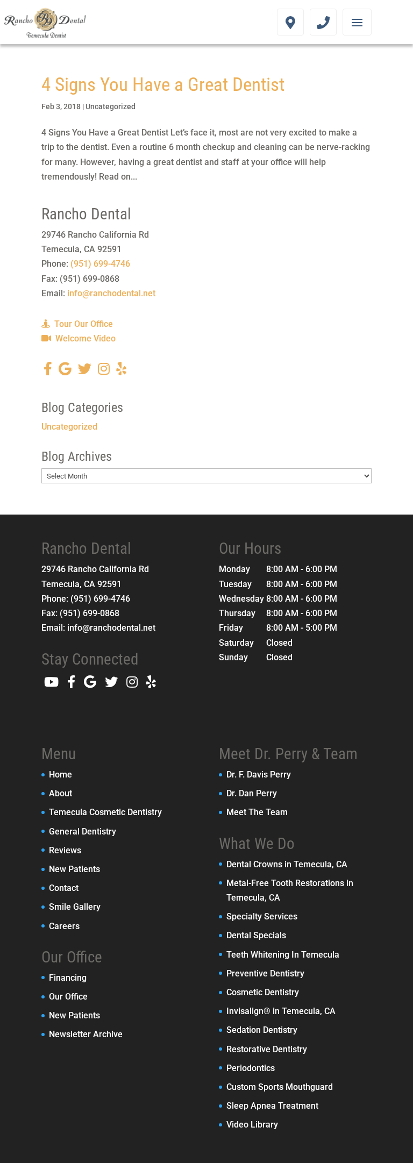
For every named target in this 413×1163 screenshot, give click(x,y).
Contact (64, 888)
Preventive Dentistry (265, 973)
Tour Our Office (82, 324)
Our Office (68, 996)
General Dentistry (82, 831)
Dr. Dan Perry (251, 793)
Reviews (65, 850)
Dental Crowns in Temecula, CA (286, 864)
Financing (68, 978)
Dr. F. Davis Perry (258, 774)
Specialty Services (261, 916)
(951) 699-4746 (100, 264)
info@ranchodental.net (111, 293)
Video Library (252, 1124)
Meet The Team (257, 812)
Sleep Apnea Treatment (272, 1106)
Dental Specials (256, 935)
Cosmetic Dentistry (262, 992)
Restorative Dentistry (266, 1049)
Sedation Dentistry (261, 1030)
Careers (64, 926)
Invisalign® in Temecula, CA (281, 1011)
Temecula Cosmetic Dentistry (105, 812)
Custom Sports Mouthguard (279, 1087)
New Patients (74, 869)
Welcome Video (84, 338)
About (60, 793)
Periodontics (250, 1068)
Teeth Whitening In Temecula (282, 955)
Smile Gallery (75, 907)
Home (60, 774)
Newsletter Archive (86, 1034)
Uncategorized (111, 106)
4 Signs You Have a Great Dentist (162, 85)
